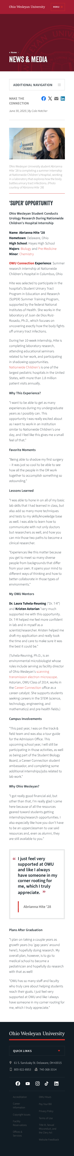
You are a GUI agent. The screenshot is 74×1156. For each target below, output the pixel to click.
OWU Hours (45, 1097)
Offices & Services (17, 1134)
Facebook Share (43, 98)
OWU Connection (21, 263)
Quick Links (22, 1051)
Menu (56, 7)
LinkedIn (56, 1083)
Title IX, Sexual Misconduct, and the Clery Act (47, 1129)
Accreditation (20, 1097)
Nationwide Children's (24, 367)
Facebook (18, 1083)
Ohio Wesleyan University (27, 7)
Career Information (19, 1106)
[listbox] (37, 1051)
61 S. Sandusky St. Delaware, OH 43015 (38, 1062)
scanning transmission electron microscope (33, 674)
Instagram (37, 1083)
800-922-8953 (22, 1069)
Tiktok (46, 1083)
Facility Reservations (20, 1123)
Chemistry (26, 254)
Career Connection (28, 687)
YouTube (27, 1083)
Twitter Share (50, 98)
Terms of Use (46, 1118)
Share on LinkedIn (63, 98)
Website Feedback (49, 1140)
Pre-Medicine (47, 248)
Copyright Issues (21, 1115)
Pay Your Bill (45, 1104)
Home (14, 52)
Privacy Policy (46, 1111)
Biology (26, 248)
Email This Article (56, 98)
